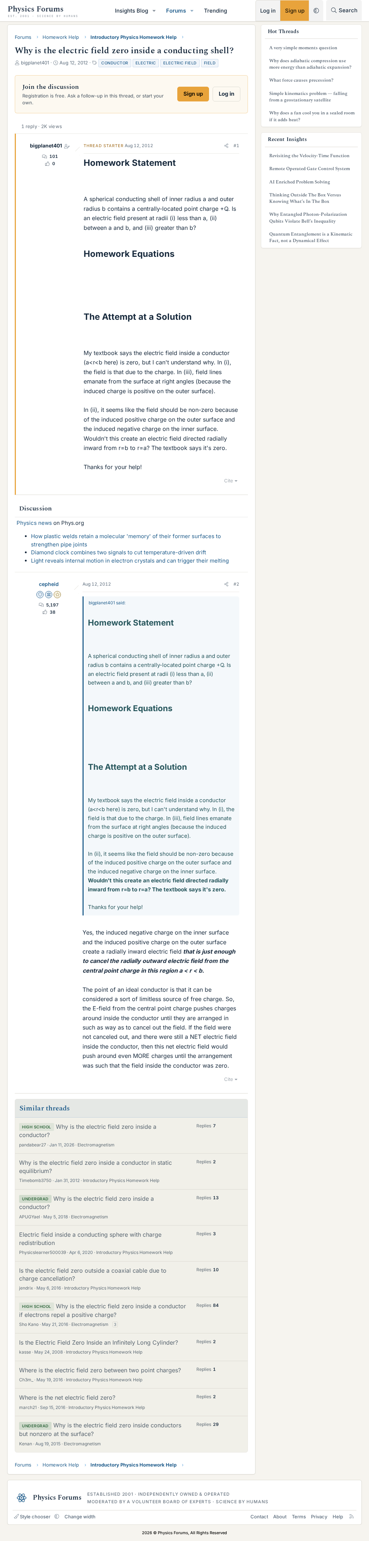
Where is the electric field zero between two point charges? (100, 1370)
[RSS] (351, 1516)
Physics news (34, 522)
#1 (236, 145)
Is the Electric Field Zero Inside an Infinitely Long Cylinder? (98, 1342)
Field (210, 62)
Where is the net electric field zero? (67, 1397)
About (279, 1516)
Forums (176, 10)
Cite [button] (228, 480)
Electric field (180, 62)
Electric (145, 62)
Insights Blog (131, 10)
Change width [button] (80, 1516)
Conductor (114, 62)
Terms (299, 1516)
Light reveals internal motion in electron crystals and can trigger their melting (130, 560)
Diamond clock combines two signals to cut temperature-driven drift (118, 552)
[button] (154, 10)
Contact (259, 1516)
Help (338, 1516)
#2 (236, 584)
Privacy (319, 1516)
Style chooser (35, 1516)
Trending (215, 10)
